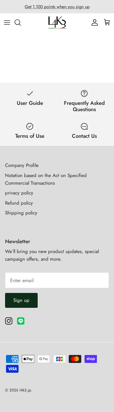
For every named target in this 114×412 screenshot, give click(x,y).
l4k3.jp (25, 390)
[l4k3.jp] (57, 22)
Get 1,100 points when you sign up (57, 6)
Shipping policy (21, 212)
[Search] (21, 22)
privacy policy (19, 192)
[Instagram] (8, 321)
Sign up (21, 300)
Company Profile (22, 165)
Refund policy (19, 203)
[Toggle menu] (7, 22)
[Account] (93, 22)
